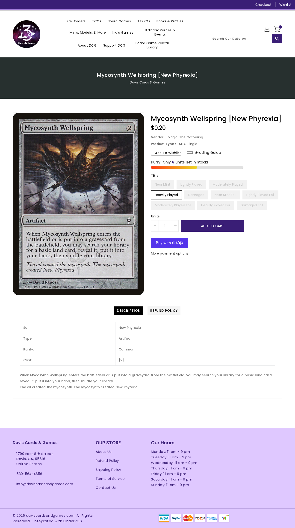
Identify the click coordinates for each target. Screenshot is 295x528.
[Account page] (267, 29)
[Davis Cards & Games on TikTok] (60, 4)
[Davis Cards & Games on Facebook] (7, 4)
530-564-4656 (29, 473)
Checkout (263, 4)
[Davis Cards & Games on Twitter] (16, 4)
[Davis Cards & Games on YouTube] (33, 4)
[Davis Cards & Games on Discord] (42, 4)
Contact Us (106, 487)
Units (155, 216)
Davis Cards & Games (147, 82)
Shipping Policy (108, 469)
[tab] (128, 310)
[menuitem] (76, 21)
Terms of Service (110, 478)
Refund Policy (107, 460)
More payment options (169, 253)
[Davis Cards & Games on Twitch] (51, 4)
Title (155, 175)
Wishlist (285, 4)
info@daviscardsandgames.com (44, 483)
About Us (104, 451)
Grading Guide (208, 152)
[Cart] (277, 29)
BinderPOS (72, 521)
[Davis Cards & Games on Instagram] (24, 4)
